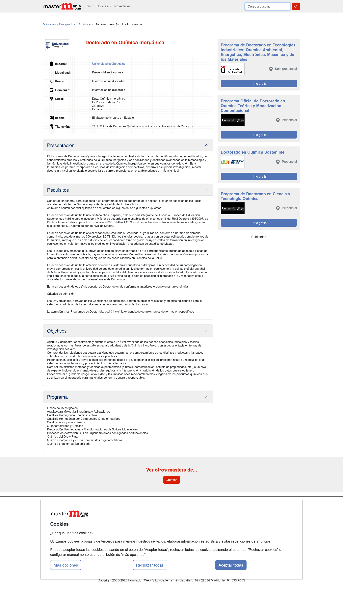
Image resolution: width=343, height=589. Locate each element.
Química (171, 479)
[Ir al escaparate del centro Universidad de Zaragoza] (64, 45)
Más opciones (66, 565)
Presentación (60, 144)
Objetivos (57, 330)
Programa (57, 396)
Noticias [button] (102, 6)
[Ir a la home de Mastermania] (62, 6)
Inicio (89, 6)
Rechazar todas (150, 565)
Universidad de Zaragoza (108, 63)
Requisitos (58, 189)
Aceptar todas (231, 565)
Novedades (122, 6)
